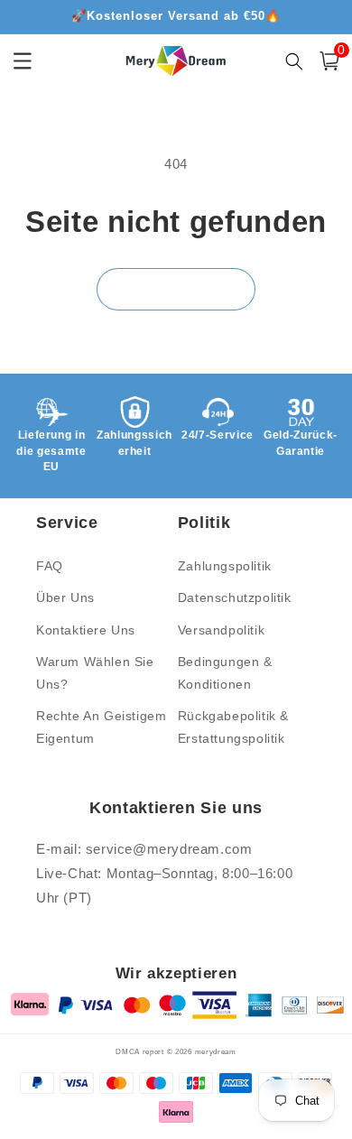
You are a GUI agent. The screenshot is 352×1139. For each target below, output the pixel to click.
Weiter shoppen (176, 288)
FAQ (49, 566)
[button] (329, 61)
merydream (215, 1051)
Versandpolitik (221, 630)
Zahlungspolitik (225, 566)
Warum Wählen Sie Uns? (95, 672)
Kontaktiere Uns (85, 630)
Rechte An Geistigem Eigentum (101, 726)
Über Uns (65, 597)
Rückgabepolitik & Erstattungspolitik (233, 726)
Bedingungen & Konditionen (225, 672)
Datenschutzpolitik (235, 597)
